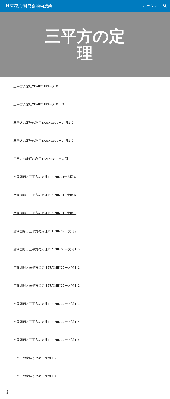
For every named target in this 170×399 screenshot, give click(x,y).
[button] (165, 6)
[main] (85, 44)
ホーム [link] (148, 6)
